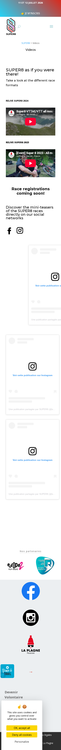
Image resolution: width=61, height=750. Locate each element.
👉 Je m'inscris (30, 13)
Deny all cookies (22, 735)
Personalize (22, 741)
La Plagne (48, 743)
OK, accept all (22, 728)
